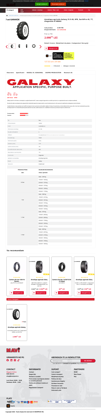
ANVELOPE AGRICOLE (13, 15)
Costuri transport (56, 374)
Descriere (10, 72)
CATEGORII (11, 10)
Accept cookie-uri (42, 4)
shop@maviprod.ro (12, 376)
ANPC (30, 385)
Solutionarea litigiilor (58, 381)
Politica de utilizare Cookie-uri (38, 383)
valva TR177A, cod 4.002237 (16, 283)
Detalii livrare (49, 43)
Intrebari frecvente (57, 383)
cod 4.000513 (62, 283)
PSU (75, 376)
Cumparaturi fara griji (80, 43)
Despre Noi (32, 374)
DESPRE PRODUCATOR (53, 72)
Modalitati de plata (63, 43)
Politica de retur (56, 379)
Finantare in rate (56, 386)
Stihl (22, 10)
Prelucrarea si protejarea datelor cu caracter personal (39, 380)
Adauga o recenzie (69, 66)
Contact (31, 372)
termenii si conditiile (69, 363)
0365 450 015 (10, 374)
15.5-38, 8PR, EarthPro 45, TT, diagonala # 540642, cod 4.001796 (16, 331)
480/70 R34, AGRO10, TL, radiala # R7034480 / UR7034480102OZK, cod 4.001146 (39, 284)
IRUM (75, 372)
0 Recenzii (57, 66)
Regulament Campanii (36, 387)
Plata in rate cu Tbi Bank (59, 388)
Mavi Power (77, 374)
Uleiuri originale (68, 10)
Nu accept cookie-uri (58, 4)
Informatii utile (56, 390)
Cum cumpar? (55, 372)
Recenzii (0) (68, 72)
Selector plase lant (53, 10)
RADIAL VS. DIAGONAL (35, 72)
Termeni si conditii (35, 376)
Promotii (80, 10)
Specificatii (20, 72)
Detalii (86, 1)
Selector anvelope (37, 10)
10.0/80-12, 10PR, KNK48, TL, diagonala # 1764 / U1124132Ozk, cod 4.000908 (84, 283)
